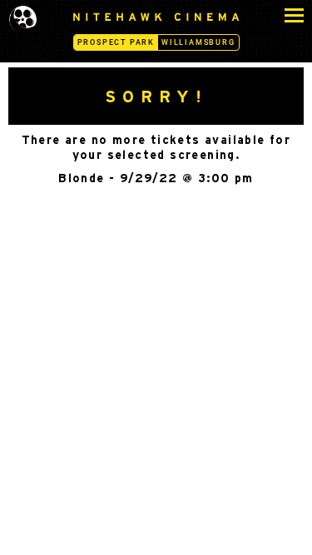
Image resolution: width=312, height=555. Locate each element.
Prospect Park (116, 42)
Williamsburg (198, 42)
